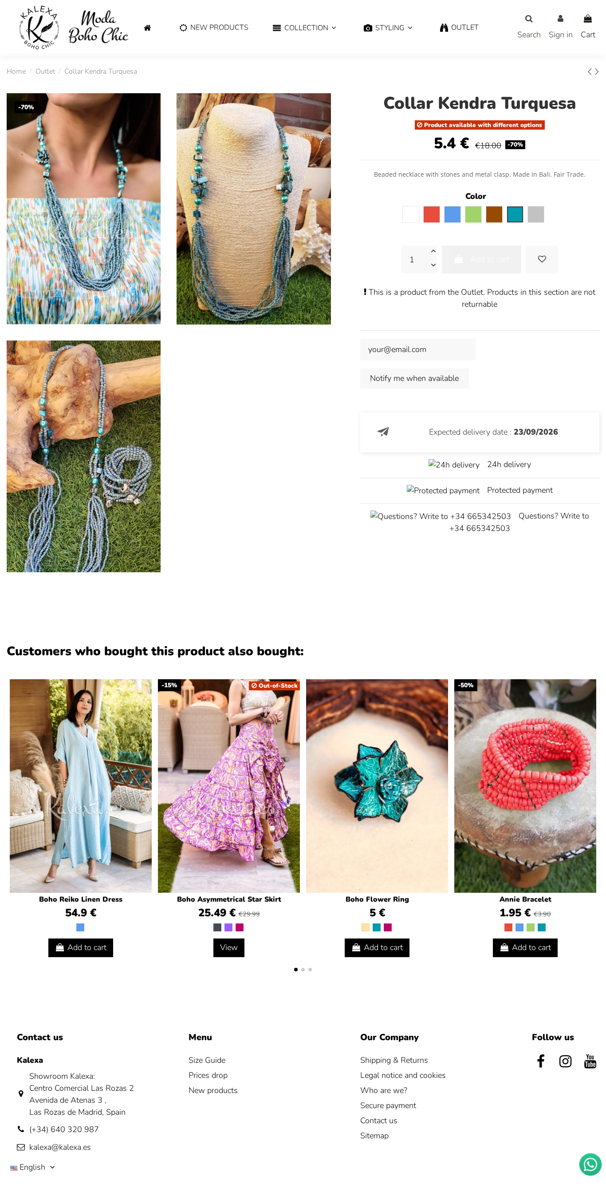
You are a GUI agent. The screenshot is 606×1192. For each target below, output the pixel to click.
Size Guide (207, 1060)
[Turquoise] (377, 927)
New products (213, 1090)
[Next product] (597, 71)
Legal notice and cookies (403, 1075)
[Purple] (228, 927)
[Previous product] (591, 71)
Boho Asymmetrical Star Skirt (229, 899)
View (229, 947)
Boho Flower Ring (377, 899)
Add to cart (489, 259)
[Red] (508, 927)
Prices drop (208, 1075)
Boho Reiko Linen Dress (80, 899)
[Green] (531, 927)
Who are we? (383, 1090)
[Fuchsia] (240, 927)
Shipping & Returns (394, 1060)
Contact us (378, 1120)
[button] (304, 28)
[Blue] (80, 927)
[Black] (217, 927)
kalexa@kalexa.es (60, 1147)
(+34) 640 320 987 (64, 1129)
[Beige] (366, 927)
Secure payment (388, 1105)
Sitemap (374, 1135)
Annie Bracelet (525, 899)
